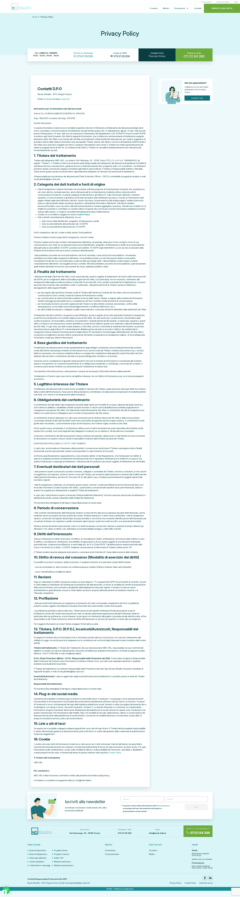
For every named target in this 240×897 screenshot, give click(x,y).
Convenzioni (206, 2)
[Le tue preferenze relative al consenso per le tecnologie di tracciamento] (4, 892)
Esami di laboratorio (37, 850)
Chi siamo (153, 850)
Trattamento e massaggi (39, 865)
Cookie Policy (115, 752)
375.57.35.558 (124, 833)
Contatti (197, 8)
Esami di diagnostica (38, 854)
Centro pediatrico (36, 861)
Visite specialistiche (37, 858)
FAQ (236, 2)
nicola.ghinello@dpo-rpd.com (56, 99)
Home (34, 17)
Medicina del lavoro (62, 861)
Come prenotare (222, 2)
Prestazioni (179, 8)
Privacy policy (162, 806)
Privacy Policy (175, 883)
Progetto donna (60, 850)
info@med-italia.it (157, 833)
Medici (166, 8)
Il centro (154, 8)
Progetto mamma (61, 854)
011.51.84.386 (198, 833)
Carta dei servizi (205, 883)
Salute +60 (58, 858)
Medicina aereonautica (64, 865)
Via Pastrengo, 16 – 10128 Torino (84, 833)
